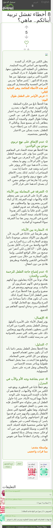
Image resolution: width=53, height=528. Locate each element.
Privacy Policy (42, 527)
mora (46, 469)
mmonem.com (23, 527)
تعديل (45, 464)
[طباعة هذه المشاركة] (25, 49)
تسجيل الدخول (9, 1)
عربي (35, 2)
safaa (35, 469)
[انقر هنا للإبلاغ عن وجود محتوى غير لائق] (28, 49)
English (45, 2)
